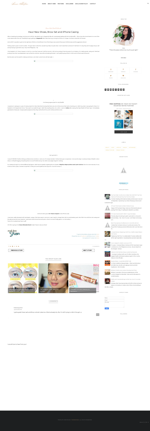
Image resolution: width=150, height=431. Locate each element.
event (112, 147)
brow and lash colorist (53, 28)
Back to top (144, 422)
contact (93, 3)
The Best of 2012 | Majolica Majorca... (49, 290)
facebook (135, 71)
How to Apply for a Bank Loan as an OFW (121, 243)
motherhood (132, 147)
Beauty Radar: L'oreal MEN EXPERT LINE (121, 261)
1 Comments (95, 246)
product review (120, 150)
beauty (107, 147)
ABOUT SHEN (52, 3)
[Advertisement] (79, 9)
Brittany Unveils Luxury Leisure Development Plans (124, 270)
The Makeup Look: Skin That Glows (19, 290)
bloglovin (123, 77)
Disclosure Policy (81, 3)
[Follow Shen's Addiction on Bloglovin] (123, 184)
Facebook (83, 236)
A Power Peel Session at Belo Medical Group (122, 206)
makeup (125, 147)
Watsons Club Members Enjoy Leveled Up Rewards (124, 252)
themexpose (75, 419)
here (98, 234)
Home (44, 3)
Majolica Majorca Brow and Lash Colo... (82, 290)
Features (61, 3)
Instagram (110, 71)
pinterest (123, 71)
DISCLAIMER (69, 3)
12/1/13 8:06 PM (18, 309)
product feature (110, 150)
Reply (98, 314)
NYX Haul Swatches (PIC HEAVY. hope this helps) (123, 213)
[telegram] (12, 246)
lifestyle (118, 147)
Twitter (97, 236)
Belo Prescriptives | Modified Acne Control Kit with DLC (125, 223)
